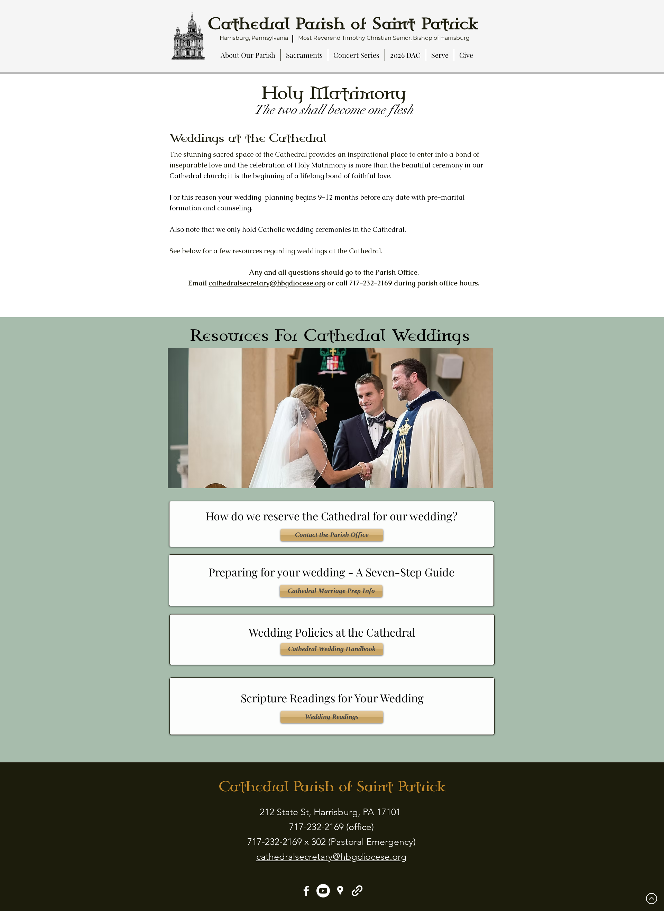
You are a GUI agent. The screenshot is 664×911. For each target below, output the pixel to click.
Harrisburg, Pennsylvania (254, 38)
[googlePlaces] (340, 891)
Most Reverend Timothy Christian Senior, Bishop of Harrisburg (384, 38)
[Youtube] (323, 891)
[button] (247, 55)
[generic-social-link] (357, 891)
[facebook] (306, 891)
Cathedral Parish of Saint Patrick (332, 786)
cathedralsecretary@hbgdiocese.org (267, 283)
